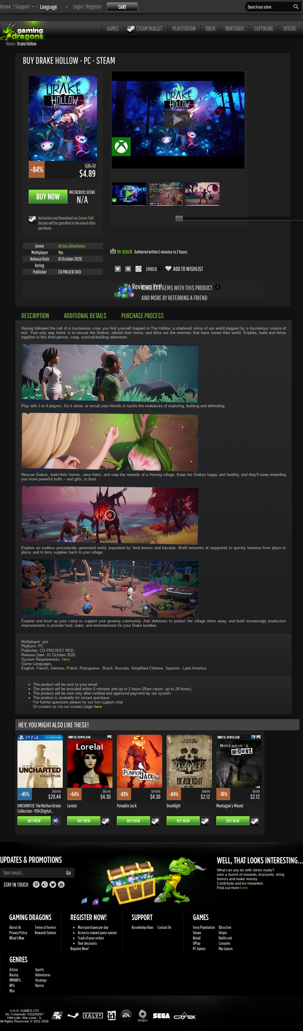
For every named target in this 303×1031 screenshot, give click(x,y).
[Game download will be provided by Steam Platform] (32, 219)
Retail (197, 937)
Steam (82, 217)
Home (5, 6)
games (113, 28)
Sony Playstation (204, 927)
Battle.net (225, 937)
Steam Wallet (149, 28)
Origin (223, 932)
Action (62, 245)
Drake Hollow (26, 43)
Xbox (210, 28)
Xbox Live (225, 927)
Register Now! (79, 948)
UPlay (196, 943)
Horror (39, 985)
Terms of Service (45, 927)
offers (289, 28)
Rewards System (45, 932)
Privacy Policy (18, 932)
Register (93, 6)
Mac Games (226, 948)
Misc (12, 990)
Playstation (184, 28)
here (244, 888)
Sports (39, 969)
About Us (15, 927)
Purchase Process (142, 315)
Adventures (77, 245)
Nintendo (234, 28)
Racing (13, 974)
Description (35, 315)
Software (263, 28)
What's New (16, 937)
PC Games (199, 948)
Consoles (224, 943)
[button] (24, 6)
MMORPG (15, 980)
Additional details (85, 315)
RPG (12, 985)
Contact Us (164, 927)
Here (66, 659)
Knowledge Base (142, 927)
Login (78, 6)
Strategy (40, 980)
